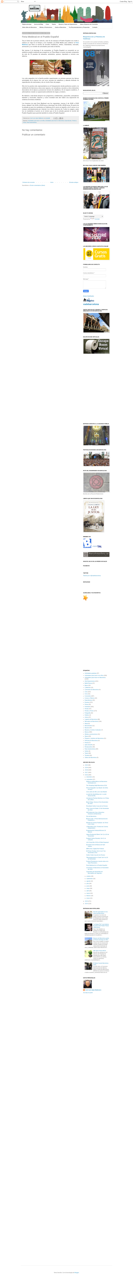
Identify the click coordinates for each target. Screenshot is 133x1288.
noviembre (89, 779)
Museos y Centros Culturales (93, 730)
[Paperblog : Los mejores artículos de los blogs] (97, 547)
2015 (86, 901)
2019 (86, 767)
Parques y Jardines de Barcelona (94, 738)
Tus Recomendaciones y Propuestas (79, 27)
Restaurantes (88, 747)
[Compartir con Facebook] (60, 118)
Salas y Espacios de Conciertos (89, 24)
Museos (87, 727)
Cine (86, 692)
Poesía (87, 742)
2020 (86, 765)
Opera (86, 736)
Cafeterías (88, 687)
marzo (88, 893)
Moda (86, 723)
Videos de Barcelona (91, 757)
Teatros (54, 24)
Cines (47, 24)
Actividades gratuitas (90, 673)
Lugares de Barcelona (91, 719)
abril (87, 891)
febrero (88, 895)
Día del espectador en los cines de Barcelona (100, 912)
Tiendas (87, 755)
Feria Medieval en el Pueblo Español (96, 865)
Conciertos (88, 696)
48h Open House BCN (99, 950)
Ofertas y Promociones (45, 27)
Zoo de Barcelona (91, 816)
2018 (86, 770)
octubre (88, 876)
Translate (97, 219)
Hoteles (87, 715)
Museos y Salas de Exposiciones (68, 24)
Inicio (51, 182)
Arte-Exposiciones (90, 681)
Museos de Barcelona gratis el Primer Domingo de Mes (101, 938)
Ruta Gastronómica (32, 122)
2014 (86, 903)
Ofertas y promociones (91, 734)
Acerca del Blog (38, 24)
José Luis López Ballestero (93, 990)
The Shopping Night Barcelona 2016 (96, 785)
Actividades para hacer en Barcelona (54, 120)
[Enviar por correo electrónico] (54, 118)
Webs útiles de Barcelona (29, 27)
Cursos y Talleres (89, 698)
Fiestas (87, 708)
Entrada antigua (73, 182)
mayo (88, 888)
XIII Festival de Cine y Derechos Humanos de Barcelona (95, 813)
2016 (86, 775)
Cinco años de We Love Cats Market (96, 792)
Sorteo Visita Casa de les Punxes (95, 855)
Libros (86, 717)
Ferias (86, 704)
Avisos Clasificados (88, 296)
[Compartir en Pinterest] (62, 118)
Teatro (86, 753)
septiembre (89, 878)
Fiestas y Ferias (89, 711)
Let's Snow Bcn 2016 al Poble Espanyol (97, 842)
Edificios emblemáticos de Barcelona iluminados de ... (96, 782)
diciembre (89, 777)
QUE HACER (88, 745)
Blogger (77, 1272)
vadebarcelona (91, 304)
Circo (86, 694)
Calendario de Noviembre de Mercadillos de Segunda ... (94, 872)
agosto (88, 881)
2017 (86, 772)
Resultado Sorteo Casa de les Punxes (97, 806)
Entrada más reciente (29, 182)
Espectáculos (68, 120)
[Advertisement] (50, 204)
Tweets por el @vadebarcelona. (92, 575)
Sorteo (86, 751)
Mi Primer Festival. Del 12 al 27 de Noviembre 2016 (96, 851)
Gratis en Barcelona (60, 27)
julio (87, 883)
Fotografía (87, 713)
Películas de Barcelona (91, 740)
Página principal (26, 24)
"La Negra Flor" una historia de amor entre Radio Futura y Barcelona (101, 926)
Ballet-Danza (88, 683)
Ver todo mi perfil (88, 992)
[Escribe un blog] (56, 118)
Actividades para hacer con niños (36, 120)
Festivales (87, 706)
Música (87, 732)
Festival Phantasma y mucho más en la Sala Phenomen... (97, 862)
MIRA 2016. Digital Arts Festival (95, 848)
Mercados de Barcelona (91, 721)
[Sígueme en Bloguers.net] (87, 547)
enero (88, 898)
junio (88, 886)
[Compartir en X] (58, 118)
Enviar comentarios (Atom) (37, 185)
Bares (86, 685)
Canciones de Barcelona (92, 689)
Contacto (94, 27)
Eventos (87, 702)
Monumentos (88, 725)
